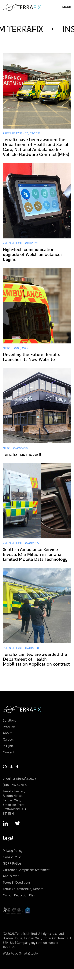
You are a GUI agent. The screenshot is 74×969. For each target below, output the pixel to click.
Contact (8, 752)
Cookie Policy (12, 857)
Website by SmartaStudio (20, 953)
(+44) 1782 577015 (15, 785)
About (7, 733)
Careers (8, 739)
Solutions (9, 720)
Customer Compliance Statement (26, 870)
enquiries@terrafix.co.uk (19, 779)
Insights (8, 746)
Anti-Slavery (11, 876)
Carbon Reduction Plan (19, 895)
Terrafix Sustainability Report (23, 889)
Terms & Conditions (16, 883)
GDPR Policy (12, 863)
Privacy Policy (12, 851)
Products (9, 727)
